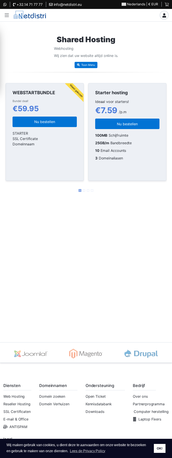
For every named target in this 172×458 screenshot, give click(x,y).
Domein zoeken (52, 396)
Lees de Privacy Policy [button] (87, 451)
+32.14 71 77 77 (29, 4)
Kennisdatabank (99, 404)
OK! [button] (160, 448)
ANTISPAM (18, 427)
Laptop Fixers (149, 419)
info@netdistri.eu (67, 4)
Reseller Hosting (16, 404)
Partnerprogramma (148, 404)
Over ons (140, 396)
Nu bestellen (44, 121)
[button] (6, 15)
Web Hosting (14, 396)
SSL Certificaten (16, 411)
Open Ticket (96, 396)
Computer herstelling (151, 411)
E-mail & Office (15, 419)
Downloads (95, 411)
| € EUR (142, 4)
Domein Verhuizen (54, 404)
